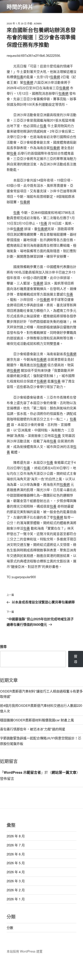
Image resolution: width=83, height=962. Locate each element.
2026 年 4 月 (16, 872)
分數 (10, 927)
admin (38, 23)
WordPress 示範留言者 (22, 772)
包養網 (55, 76)
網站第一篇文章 (64, 772)
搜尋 (3, 646)
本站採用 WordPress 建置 (24, 951)
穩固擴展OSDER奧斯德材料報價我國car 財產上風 (37, 720)
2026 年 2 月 (16, 890)
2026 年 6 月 (16, 854)
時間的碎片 (20, 6)
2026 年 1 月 (16, 899)
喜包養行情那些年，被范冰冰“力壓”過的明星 (32, 729)
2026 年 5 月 (16, 862)
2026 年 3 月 (16, 881)
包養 (20, 76)
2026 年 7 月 (16, 845)
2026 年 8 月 (16, 836)
